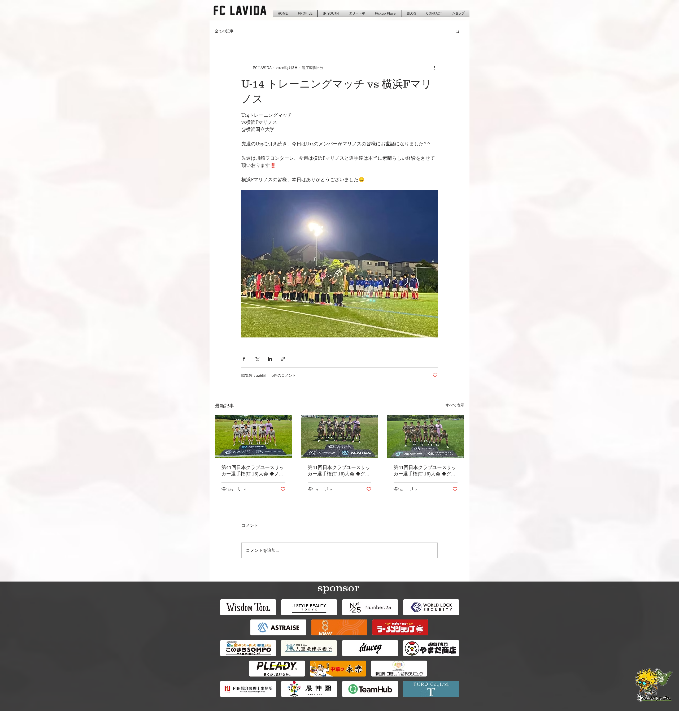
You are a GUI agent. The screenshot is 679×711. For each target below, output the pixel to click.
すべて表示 (455, 404)
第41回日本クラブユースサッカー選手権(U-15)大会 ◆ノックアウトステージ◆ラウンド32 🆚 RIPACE (252, 471)
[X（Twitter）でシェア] (256, 358)
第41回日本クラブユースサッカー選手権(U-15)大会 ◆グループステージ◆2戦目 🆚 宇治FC (425, 471)
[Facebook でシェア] (243, 358)
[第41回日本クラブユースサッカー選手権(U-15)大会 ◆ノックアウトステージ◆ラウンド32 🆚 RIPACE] (253, 436)
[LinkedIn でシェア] (269, 358)
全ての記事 (224, 30)
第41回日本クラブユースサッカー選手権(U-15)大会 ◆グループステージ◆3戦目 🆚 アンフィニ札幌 (339, 471)
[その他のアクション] (434, 67)
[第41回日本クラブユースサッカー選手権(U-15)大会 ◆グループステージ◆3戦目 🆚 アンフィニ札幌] (339, 436)
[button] (457, 31)
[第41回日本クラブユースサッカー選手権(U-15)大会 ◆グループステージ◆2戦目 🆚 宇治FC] (425, 436)
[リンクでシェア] (282, 358)
